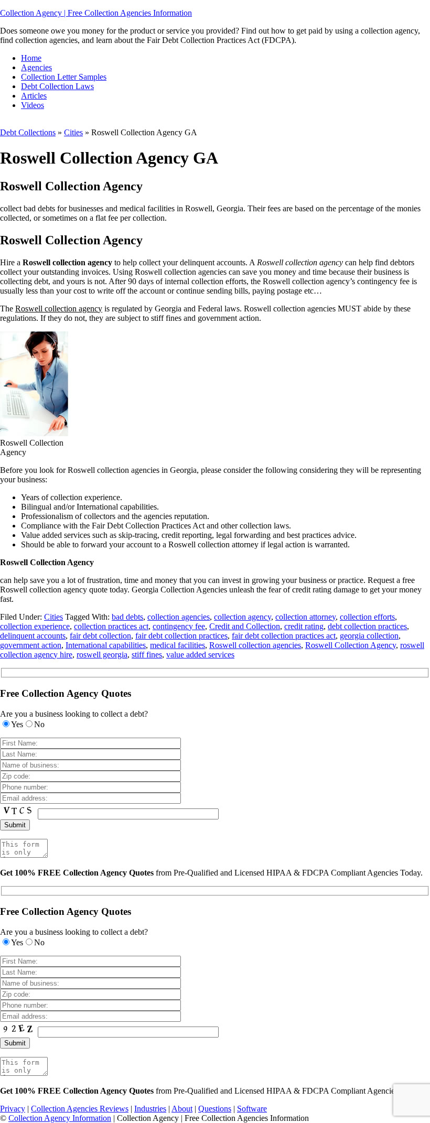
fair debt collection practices (181, 635)
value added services (200, 654)
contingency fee (179, 626)
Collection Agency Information (59, 1118)
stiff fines (147, 654)
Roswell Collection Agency (350, 645)
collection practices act (111, 626)
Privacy (12, 1108)
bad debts (127, 616)
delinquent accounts (33, 635)
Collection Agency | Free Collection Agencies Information (96, 12)
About (181, 1108)
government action (30, 645)
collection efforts (367, 616)
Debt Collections (28, 132)
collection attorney (305, 616)
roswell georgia (102, 654)
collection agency (242, 616)
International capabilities (106, 645)
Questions (214, 1108)
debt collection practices (367, 626)
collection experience (35, 626)
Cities (73, 132)
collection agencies (178, 616)
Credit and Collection (244, 626)
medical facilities (177, 645)
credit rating (304, 626)
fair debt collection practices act (284, 635)
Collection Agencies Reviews (79, 1108)
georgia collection (369, 635)
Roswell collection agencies (255, 645)
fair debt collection (100, 635)
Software (252, 1108)
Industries (150, 1108)
